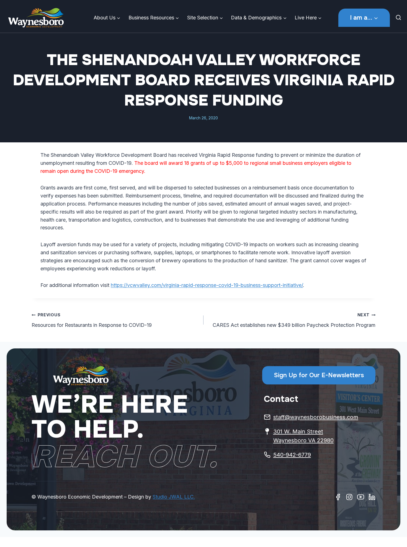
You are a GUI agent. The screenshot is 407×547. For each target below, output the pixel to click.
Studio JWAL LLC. (174, 497)
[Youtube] (360, 497)
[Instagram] (349, 497)
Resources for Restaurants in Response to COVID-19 (92, 320)
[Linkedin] (372, 497)
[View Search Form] (400, 18)
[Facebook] (337, 497)
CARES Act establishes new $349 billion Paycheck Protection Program (294, 320)
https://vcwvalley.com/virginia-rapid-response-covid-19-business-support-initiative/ (207, 285)
